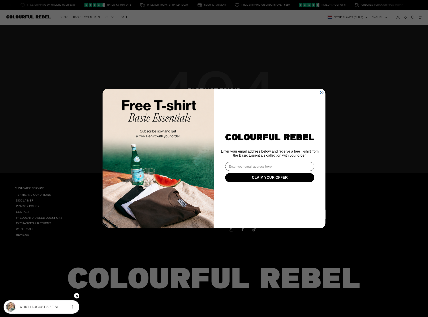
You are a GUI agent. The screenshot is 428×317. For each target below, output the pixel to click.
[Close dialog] (321, 92)
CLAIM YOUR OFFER (270, 177)
